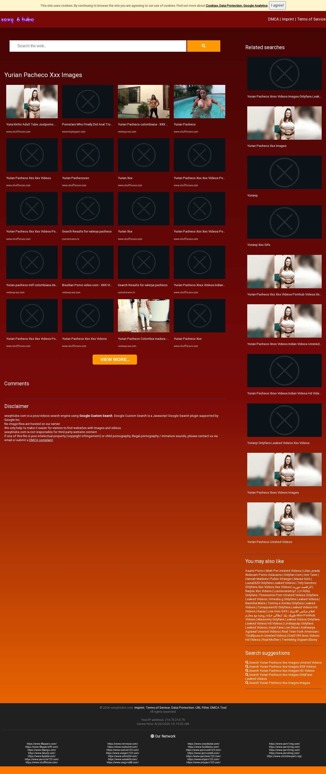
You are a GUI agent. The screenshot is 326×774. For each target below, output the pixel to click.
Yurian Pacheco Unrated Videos (269, 542)
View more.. (114, 359)
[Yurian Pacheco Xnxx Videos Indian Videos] (199, 278)
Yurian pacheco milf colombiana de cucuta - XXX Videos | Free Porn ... (55, 285)
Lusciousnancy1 (285, 591)
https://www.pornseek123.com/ (203, 750)
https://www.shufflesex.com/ (42, 762)
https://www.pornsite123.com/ (42, 759)
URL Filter (202, 708)
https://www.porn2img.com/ (284, 746)
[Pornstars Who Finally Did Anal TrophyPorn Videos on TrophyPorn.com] (88, 117)
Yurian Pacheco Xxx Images (266, 146)
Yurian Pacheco (185, 124)
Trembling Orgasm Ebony (299, 640)
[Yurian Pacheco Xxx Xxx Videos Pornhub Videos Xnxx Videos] (32, 331)
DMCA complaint (41, 440)
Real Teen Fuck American (300, 632)
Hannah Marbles (256, 579)
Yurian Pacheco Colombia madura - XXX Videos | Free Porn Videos (164, 339)
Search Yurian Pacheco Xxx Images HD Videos (281, 671)
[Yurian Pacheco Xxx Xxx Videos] (32, 171)
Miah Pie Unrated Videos (283, 571)
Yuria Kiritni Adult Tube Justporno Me (32, 124)
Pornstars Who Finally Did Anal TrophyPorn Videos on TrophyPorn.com (112, 124)
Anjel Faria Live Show (284, 627)
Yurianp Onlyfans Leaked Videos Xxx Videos (278, 443)
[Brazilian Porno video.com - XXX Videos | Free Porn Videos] (88, 278)
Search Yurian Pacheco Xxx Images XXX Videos (282, 667)
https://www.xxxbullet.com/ (122, 746)
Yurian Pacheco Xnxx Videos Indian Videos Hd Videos (285, 393)
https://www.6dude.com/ (41, 753)
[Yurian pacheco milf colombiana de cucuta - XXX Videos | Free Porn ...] (32, 278)
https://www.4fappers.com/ (42, 743)
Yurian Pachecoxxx (75, 178)
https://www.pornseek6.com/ (203, 753)
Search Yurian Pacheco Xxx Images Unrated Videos (285, 662)
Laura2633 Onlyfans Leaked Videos (270, 583)
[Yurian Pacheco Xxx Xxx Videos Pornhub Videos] (32, 224)
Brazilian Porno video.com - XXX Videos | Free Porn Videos (103, 285)
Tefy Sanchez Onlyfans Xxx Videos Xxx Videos (280, 585)
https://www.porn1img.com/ (284, 743)
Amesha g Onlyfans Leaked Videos (293, 599)
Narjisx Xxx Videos (258, 591)
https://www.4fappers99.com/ (41, 746)
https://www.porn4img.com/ (284, 753)
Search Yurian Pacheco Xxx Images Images (279, 683)
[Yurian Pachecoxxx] (88, 171)
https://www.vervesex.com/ (122, 743)
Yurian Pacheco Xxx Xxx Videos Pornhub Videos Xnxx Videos (49, 339)
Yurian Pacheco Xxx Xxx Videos (28, 178)
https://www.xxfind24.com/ (122, 756)
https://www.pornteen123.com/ (203, 756)
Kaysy (262, 611)
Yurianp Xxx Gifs (258, 245)
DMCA (273, 19)
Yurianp (252, 195)
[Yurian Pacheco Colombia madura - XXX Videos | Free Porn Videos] (143, 331)
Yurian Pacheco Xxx (188, 339)
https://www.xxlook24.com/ (122, 759)
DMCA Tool (218, 708)
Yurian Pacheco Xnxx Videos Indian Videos (204, 285)
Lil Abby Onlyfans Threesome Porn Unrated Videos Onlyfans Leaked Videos (281, 595)
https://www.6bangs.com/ (41, 750)
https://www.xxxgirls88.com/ (123, 762)
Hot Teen (310, 575)
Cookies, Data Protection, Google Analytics (237, 6)
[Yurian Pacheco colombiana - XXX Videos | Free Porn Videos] (143, 117)
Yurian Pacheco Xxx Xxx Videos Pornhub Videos (40, 231)
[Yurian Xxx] (143, 171)
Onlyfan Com (293, 575)
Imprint (288, 19)
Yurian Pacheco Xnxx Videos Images (273, 492)
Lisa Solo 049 (277, 611)
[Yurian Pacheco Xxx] (199, 331)
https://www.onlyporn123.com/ (203, 762)
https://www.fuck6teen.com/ (203, 746)
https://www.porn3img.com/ (284, 750)
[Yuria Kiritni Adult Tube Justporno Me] (32, 117)
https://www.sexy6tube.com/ (204, 743)
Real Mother (270, 640)
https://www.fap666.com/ (42, 756)
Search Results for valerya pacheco (87, 231)
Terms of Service (311, 19)
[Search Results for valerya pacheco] (88, 224)
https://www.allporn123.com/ (203, 759)
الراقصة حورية (302, 587)
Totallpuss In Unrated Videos (265, 636)
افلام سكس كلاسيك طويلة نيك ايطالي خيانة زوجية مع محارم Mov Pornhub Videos (280, 615)
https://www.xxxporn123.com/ (122, 753)
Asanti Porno (254, 571)
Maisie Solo (302, 579)
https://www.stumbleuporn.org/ (284, 756)
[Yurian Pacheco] (199, 117)
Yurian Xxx (125, 178)
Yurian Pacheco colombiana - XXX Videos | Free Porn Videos (160, 124)
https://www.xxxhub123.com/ (122, 750)
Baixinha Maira (255, 603)
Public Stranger (281, 579)
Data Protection (182, 708)
